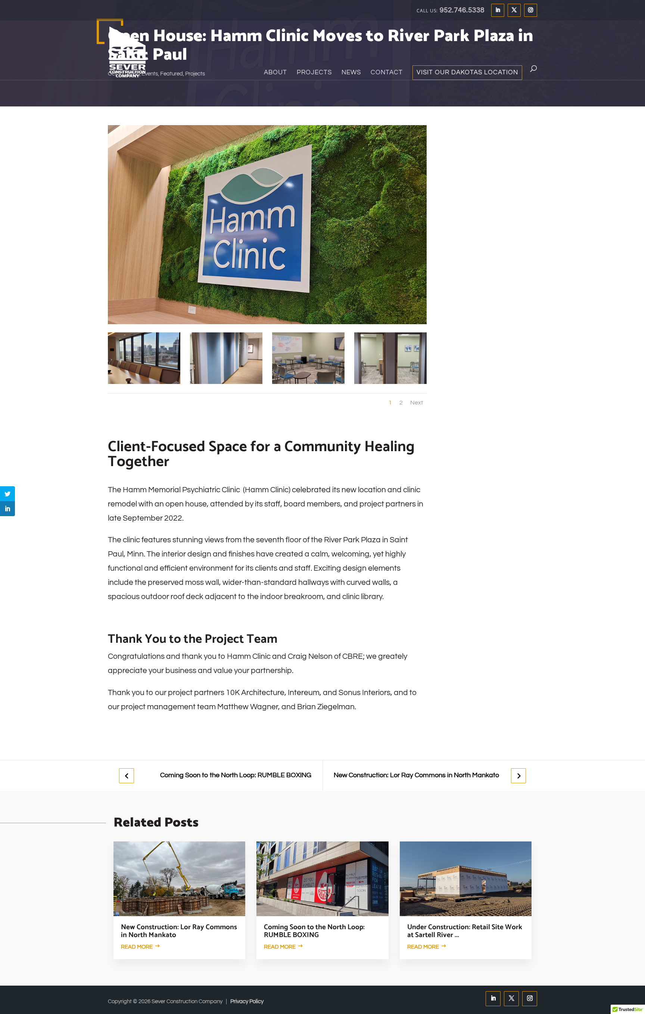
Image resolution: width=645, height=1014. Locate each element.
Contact (387, 72)
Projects (314, 72)
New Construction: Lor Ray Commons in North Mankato (416, 775)
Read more (137, 947)
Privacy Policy (247, 1001)
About (275, 72)
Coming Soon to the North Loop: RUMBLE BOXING (235, 775)
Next (416, 403)
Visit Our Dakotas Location (467, 72)
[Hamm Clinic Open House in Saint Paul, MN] (144, 384)
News (351, 72)
